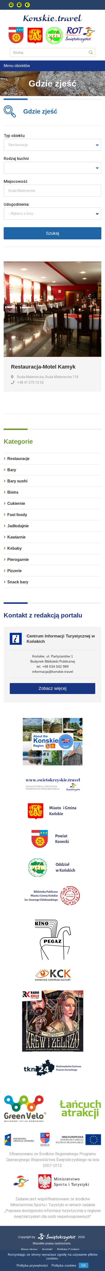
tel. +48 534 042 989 (53, 666)
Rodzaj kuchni (16, 158)
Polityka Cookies (68, 1249)
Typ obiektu (14, 135)
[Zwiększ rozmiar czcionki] (11, 4)
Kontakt (47, 1249)
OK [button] (83, 1265)
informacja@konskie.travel (52, 672)
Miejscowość (16, 181)
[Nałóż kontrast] (27, 4)
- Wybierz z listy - (22, 213)
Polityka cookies (64, 1265)
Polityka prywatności (32, 1265)
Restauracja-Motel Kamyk (43, 367)
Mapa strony (29, 1249)
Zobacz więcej (52, 688)
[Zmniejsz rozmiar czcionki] (19, 4)
